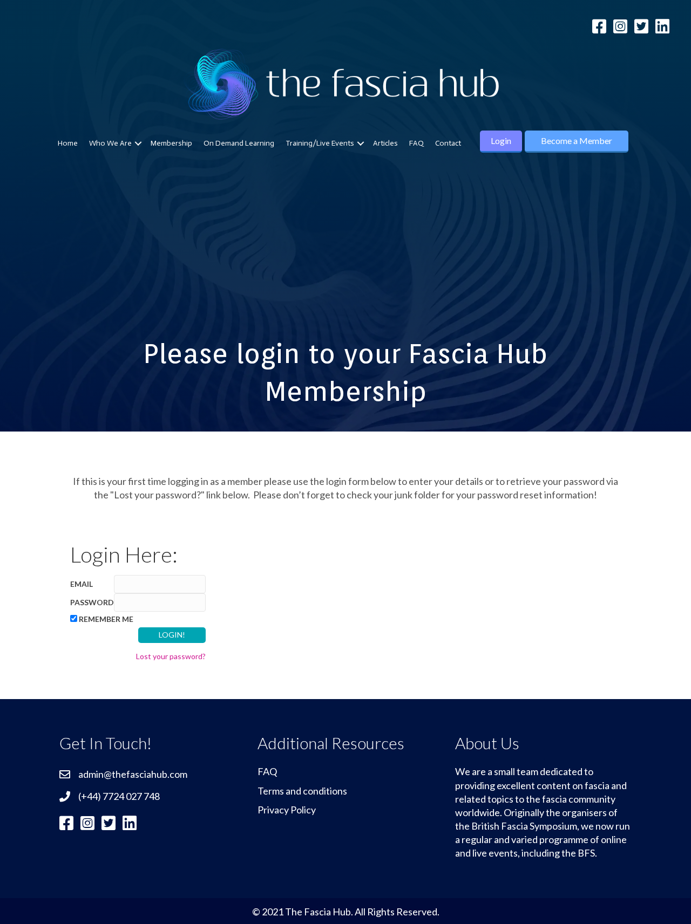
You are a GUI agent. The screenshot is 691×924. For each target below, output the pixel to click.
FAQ (416, 143)
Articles (385, 143)
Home (68, 143)
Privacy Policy (287, 810)
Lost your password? (171, 656)
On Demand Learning (239, 143)
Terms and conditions (302, 791)
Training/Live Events (320, 143)
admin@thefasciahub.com (132, 774)
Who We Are (110, 143)
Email (81, 583)
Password (92, 602)
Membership (171, 143)
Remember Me (106, 619)
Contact (448, 143)
